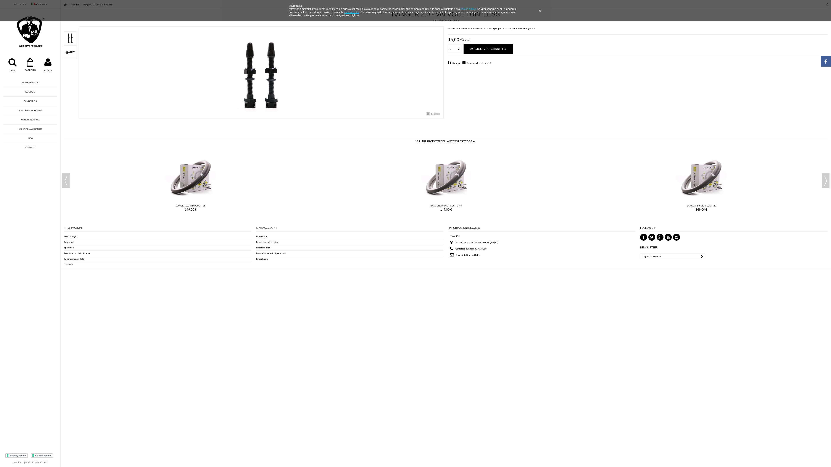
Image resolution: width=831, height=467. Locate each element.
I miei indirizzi (263, 247)
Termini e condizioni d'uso (77, 253)
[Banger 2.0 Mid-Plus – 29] (701, 176)
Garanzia (68, 264)
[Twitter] (651, 237)
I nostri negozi (71, 236)
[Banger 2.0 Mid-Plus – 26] (190, 176)
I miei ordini (262, 236)
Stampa (456, 63)
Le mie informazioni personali (271, 253)
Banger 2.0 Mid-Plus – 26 (190, 206)
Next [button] (825, 180)
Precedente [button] (81, 72)
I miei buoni (262, 258)
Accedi (48, 70)
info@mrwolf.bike (471, 255)
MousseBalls (30, 82)
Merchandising (30, 119)
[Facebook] (643, 237)
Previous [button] (66, 180)
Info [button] (30, 138)
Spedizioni (69, 247)
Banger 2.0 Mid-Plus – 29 (701, 206)
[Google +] (660, 237)
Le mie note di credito (267, 242)
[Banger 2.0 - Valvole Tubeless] (70, 38)
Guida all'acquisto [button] (30, 129)
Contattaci (69, 242)
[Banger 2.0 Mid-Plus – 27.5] (446, 176)
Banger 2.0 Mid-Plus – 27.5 (446, 206)
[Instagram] (676, 237)
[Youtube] (668, 237)
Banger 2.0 (30, 101)
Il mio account (266, 227)
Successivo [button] (441, 72)
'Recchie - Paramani (30, 110)
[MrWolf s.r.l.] (30, 31)
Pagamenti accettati (74, 258)
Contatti (30, 147)
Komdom (30, 92)
